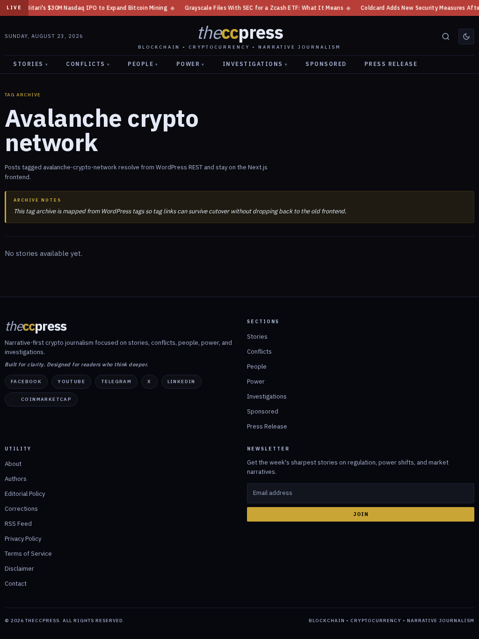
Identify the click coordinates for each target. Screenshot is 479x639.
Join (361, 514)
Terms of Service (28, 554)
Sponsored (326, 63)
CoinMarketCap (46, 399)
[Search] (446, 36)
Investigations (255, 63)
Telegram (116, 381)
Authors (16, 479)
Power (190, 63)
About (13, 464)
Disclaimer (19, 569)
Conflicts (88, 63)
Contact (16, 584)
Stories (30, 63)
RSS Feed (18, 524)
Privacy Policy (23, 539)
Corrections (21, 509)
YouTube (71, 381)
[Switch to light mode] (466, 36)
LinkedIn (181, 381)
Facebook (26, 381)
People (143, 63)
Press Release (391, 63)
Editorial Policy (25, 494)
